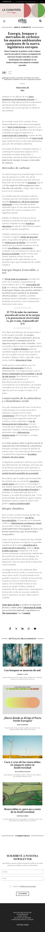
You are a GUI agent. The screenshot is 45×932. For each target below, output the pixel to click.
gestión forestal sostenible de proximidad (20, 473)
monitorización (8, 435)
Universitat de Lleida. (32, 607)
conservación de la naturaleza (15, 135)
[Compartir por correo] (35, 629)
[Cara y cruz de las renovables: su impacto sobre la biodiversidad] (22, 746)
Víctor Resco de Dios (10, 605)
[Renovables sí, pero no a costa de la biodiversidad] (22, 793)
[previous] (14, 1)
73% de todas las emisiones (16, 279)
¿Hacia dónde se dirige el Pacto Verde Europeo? (22, 719)
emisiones (32, 182)
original (26, 613)
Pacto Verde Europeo (17, 127)
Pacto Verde (37, 138)
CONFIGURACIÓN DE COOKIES (22, 919)
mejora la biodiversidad (20, 503)
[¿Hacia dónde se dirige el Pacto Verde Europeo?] (22, 702)
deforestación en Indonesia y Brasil (26, 523)
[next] (42, 1)
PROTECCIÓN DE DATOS (22, 912)
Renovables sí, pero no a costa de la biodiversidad (22, 810)
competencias (8, 416)
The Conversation (9, 613)
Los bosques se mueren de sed (22, 670)
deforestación (23, 432)
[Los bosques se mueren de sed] (22, 655)
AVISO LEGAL (22, 916)
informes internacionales (13, 368)
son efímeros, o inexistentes (20, 248)
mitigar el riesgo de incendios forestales (20, 489)
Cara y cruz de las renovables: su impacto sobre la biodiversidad (22, 765)
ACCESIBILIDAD (22, 914)
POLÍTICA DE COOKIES (22, 918)
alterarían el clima (24, 360)
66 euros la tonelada (10, 254)
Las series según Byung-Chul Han (25, 1)
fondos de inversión (29, 237)
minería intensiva (21, 349)
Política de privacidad (28, 886)
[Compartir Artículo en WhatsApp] (29, 629)
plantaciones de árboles (15, 242)
